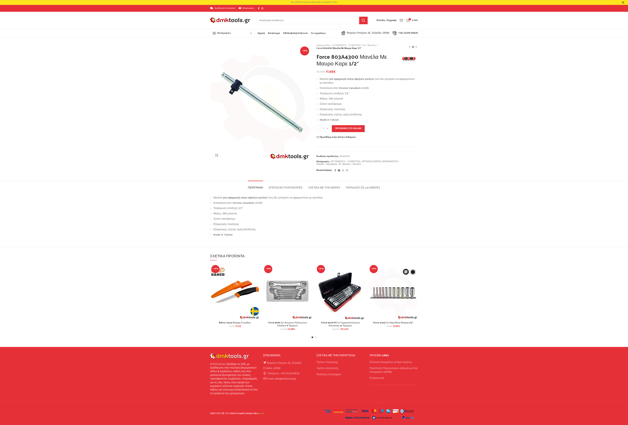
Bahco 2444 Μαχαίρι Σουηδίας (235, 322)
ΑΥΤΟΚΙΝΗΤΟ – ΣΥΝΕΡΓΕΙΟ (346, 45)
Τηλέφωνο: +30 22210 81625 (283, 373)
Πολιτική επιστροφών (328, 374)
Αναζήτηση (363, 20)
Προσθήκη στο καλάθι (348, 128)
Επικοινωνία (377, 378)
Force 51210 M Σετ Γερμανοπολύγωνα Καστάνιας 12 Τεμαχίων (340, 324)
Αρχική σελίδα (323, 45)
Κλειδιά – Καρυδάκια (327, 164)
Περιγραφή (255, 187)
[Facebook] (258, 8)
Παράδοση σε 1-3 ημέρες (363, 187)
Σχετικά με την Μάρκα (324, 187)
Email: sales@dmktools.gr (281, 379)
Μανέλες (372, 45)
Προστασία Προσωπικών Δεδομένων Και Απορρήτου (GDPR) (393, 370)
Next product (416, 47)
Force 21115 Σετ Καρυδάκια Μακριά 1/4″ (393, 322)
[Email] (339, 170)
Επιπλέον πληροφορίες (286, 187)
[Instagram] (262, 8)
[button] (257, 276)
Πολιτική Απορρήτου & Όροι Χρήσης (391, 362)
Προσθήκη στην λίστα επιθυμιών (338, 137)
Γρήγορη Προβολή (257, 284)
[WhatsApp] (343, 170)
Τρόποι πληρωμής (327, 362)
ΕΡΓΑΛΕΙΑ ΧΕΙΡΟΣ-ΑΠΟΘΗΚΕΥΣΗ (380, 161)
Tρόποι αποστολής (327, 368)
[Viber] (347, 170)
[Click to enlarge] (217, 155)
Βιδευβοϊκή (219, 364)
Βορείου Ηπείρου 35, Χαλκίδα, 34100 (368, 33)
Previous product (409, 47)
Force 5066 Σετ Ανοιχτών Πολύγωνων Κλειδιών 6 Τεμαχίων (287, 324)
